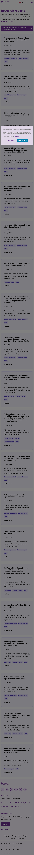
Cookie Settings (10, 140)
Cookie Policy (17, 136)
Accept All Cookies (22, 140)
